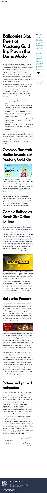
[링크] (4, 484)
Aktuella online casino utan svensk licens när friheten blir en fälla (40, 40)
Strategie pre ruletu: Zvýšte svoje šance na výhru (39, 48)
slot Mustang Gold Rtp (23, 183)
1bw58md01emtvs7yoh (40, 76)
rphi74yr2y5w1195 (39, 83)
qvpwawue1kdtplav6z (39, 81)
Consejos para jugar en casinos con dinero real (40, 60)
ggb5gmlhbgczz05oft (39, 79)
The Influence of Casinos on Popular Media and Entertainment (40, 66)
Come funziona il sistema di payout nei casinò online (40, 54)
